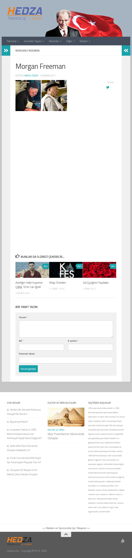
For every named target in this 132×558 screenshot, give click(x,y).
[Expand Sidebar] (6, 50)
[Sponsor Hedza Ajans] (122, 541)
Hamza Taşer (31, 75)
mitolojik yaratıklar (106, 485)
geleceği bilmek (94, 442)
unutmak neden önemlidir (106, 503)
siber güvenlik (102, 498)
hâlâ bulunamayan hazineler (105, 451)
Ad (21, 340)
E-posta (73, 340)
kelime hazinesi (100, 472)
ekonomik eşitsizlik (108, 434)
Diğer (69, 41)
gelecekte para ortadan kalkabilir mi (105, 438)
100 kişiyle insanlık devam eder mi (101, 408)
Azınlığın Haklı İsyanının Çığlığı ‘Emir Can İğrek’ (29, 284)
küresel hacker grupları (97, 481)
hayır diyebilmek (106, 442)
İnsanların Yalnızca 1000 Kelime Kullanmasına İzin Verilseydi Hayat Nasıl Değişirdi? (24, 434)
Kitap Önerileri (57, 282)
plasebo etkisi (113, 490)
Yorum (23, 317)
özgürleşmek (93, 511)
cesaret (98, 425)
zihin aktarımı (103, 507)
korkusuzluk (93, 477)
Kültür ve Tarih (56, 430)
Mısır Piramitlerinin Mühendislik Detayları (66, 436)
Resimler (54, 41)
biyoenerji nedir (100, 421)
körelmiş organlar (117, 477)
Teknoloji (11, 41)
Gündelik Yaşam (33, 41)
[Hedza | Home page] (25, 14)
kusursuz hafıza (104, 477)
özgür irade (113, 507)
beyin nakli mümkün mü (109, 416)
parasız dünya (101, 490)
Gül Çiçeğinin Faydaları (96, 282)
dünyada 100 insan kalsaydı (112, 425)
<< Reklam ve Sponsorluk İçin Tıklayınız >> (66, 528)
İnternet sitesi (27, 353)
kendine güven (112, 472)
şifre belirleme (104, 511)
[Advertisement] (66, 172)
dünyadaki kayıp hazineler (98, 429)
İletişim (84, 41)
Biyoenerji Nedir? (19, 422)
